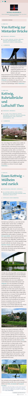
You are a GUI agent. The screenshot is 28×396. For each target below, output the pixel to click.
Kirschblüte (6, 115)
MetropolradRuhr (13, 193)
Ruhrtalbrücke (18, 42)
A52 (4, 39)
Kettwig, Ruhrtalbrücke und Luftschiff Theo (12, 100)
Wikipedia (4, 80)
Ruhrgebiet (6, 36)
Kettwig (16, 39)
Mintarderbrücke (12, 40)
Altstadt (7, 192)
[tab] (3, 2)
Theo (13, 118)
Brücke (12, 192)
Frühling (11, 39)
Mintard (5, 40)
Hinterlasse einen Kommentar (11, 197)
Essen (6, 39)
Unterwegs (12, 36)
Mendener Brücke (5, 244)
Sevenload (13, 384)
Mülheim (21, 39)
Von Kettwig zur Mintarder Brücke (14, 29)
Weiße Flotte (13, 194)
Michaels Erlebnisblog (14, 12)
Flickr (8, 384)
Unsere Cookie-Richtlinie (9, 390)
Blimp (6, 113)
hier (23, 340)
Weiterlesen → (22, 83)
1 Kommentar (6, 45)
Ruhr (19, 40)
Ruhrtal (12, 42)
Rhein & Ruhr (6, 189)
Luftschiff (12, 115)
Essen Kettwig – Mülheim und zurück (12, 180)
